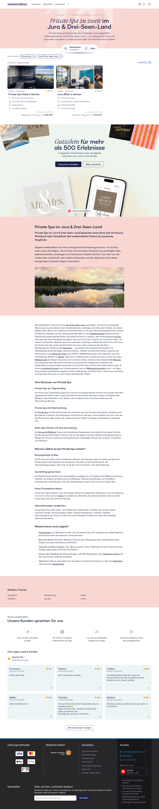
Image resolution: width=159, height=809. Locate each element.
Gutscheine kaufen (90, 751)
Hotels (60, 496)
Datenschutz (87, 761)
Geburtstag (117, 561)
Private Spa (43, 412)
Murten (61, 357)
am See (117, 336)
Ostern (83, 599)
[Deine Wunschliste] (144, 4)
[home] (17, 4)
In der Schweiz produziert (81, 211)
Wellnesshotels (41, 360)
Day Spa (47, 599)
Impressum (86, 769)
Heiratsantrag (58, 564)
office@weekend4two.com (134, 751)
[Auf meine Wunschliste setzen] (51, 68)
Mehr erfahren (93, 164)
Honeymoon (13, 595)
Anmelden (83, 798)
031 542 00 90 (129, 759)
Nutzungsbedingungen (91, 765)
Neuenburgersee (97, 333)
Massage (117, 360)
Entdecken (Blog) (89, 754)
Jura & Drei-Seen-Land (75, 325)
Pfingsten (12, 599)
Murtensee (67, 348)
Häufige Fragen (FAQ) (91, 772)
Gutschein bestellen (68, 164)
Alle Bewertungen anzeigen (79, 728)
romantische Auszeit (50, 368)
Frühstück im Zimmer (111, 554)
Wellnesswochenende (96, 368)
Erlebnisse (36, 4)
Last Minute (60, 4)
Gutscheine (47, 4)
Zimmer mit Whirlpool (47, 432)
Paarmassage (45, 532)
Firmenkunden (88, 758)
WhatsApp (127, 755)
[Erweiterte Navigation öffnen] (69, 4)
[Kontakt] (139, 4)
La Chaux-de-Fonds (57, 354)
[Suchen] (149, 4)
